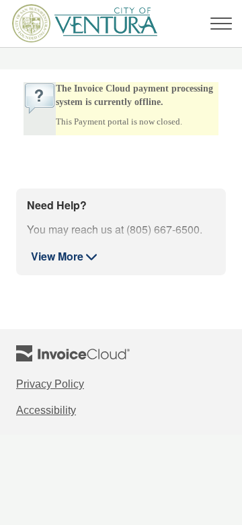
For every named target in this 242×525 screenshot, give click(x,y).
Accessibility (62, 411)
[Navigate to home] (80, 23)
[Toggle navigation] (221, 24)
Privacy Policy (66, 385)
